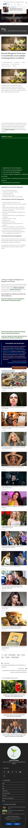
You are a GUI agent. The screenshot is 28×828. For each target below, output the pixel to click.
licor (6, 654)
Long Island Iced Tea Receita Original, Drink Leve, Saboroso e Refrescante (14, 715)
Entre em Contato (6, 793)
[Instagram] (12, 772)
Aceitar (9, 824)
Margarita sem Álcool (15, 289)
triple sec (7, 657)
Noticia (14, 66)
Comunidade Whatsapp (19, 367)
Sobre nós (4, 795)
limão (18, 654)
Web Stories (4, 790)
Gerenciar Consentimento (7, 798)
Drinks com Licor (15, 64)
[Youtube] (20, 772)
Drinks (23, 62)
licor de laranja (12, 654)
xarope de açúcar (15, 657)
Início (3, 783)
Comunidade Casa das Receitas (10, 182)
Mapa (3, 800)
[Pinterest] (16, 772)
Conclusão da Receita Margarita (10, 172)
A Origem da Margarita (9, 129)
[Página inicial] (1, 30)
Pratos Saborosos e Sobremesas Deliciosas (17, 349)
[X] (4, 772)
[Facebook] (8, 772)
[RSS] (4, 776)
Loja (3, 785)
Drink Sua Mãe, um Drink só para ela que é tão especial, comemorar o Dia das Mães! (14, 735)
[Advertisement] (14, 108)
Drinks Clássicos (5, 64)
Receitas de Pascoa (18, 353)
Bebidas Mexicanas (7, 62)
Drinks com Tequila (6, 66)
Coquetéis (17, 62)
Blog (3, 788)
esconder (9, 136)
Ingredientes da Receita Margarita (11, 168)
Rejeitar (17, 824)
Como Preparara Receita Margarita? (11, 170)
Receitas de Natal (9, 353)
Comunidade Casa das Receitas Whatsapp (16, 362)
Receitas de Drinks (7, 351)
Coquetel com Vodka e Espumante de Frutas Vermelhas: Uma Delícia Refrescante (14, 695)
